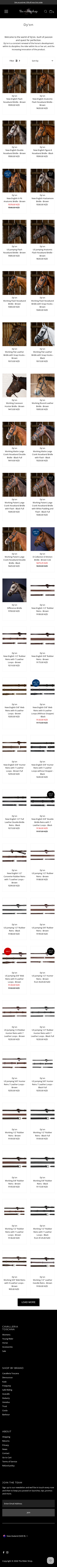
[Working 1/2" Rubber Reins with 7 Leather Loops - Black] (43, 1211)
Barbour (6, 1414)
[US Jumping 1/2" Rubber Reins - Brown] (43, 856)
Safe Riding (7, 1389)
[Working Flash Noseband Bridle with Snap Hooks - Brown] (43, 283)
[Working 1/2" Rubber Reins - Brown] (14, 1115)
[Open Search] (45, 11)
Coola (4, 1410)
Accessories (7, 1346)
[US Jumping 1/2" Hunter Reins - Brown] (43, 958)
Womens (6, 1334)
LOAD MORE (28, 1302)
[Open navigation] (8, 11)
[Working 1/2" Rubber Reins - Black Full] (43, 1115)
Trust (4, 1406)
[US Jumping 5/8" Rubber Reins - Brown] (43, 910)
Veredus (6, 1402)
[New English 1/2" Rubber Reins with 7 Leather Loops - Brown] (14, 638)
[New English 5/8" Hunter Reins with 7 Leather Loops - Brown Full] (14, 747)
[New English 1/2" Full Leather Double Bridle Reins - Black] (14, 801)
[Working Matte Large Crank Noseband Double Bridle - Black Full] (14, 434)
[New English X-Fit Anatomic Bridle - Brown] (14, 181)
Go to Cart (7, 1457)
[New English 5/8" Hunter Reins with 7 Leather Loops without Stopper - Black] (43, 747)
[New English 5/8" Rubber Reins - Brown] (43, 638)
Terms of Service (9, 1461)
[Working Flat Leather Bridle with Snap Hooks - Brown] (14, 334)
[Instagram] (7, 1552)
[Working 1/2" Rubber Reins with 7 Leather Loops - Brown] (14, 1211)
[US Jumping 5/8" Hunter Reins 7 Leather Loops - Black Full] (43, 1063)
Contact (5, 1453)
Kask (4, 1381)
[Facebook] (3, 1552)
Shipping (6, 1436)
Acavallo (6, 1394)
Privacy (5, 1445)
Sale (4, 1351)
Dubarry (6, 1398)
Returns (5, 1441)
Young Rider (7, 1338)
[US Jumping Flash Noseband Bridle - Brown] (14, 232)
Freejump (6, 1385)
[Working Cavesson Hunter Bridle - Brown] (14, 385)
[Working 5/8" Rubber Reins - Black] (43, 1163)
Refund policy (8, 1465)
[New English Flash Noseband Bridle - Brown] (14, 81)
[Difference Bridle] (14, 590)
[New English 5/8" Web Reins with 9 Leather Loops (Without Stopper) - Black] (43, 690)
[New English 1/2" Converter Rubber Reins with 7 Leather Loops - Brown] (14, 856)
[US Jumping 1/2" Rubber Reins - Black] (14, 910)
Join (28, 1512)
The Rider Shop (25, 1561)
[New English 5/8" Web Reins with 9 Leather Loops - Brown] (14, 690)
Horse (5, 1342)
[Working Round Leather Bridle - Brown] (43, 385)
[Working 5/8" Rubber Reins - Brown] (14, 1163)
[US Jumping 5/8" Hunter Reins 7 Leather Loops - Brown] (14, 1063)
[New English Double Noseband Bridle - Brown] (14, 132)
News (4, 1449)
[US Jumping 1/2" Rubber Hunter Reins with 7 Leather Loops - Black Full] (43, 1012)
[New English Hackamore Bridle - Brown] (43, 181)
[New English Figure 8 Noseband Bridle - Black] (43, 132)
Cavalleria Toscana (10, 1373)
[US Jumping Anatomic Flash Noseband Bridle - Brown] (43, 232)
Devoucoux (7, 1377)
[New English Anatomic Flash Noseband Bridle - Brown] (43, 81)
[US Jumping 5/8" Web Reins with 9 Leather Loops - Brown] (14, 958)
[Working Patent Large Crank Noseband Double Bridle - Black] (14, 539)
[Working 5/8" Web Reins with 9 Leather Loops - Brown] (14, 1262)
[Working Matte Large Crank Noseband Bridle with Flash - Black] (43, 434)
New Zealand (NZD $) (16, 1536)
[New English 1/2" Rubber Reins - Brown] (43, 590)
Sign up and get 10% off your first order (28, 2)
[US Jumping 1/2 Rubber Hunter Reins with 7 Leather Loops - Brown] (14, 1012)
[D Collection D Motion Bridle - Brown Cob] (43, 539)
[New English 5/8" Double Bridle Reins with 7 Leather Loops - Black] (43, 801)
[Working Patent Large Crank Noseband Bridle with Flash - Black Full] (14, 485)
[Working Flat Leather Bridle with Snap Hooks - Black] (43, 334)
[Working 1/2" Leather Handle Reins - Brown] (43, 1262)
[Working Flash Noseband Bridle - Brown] (14, 283)
